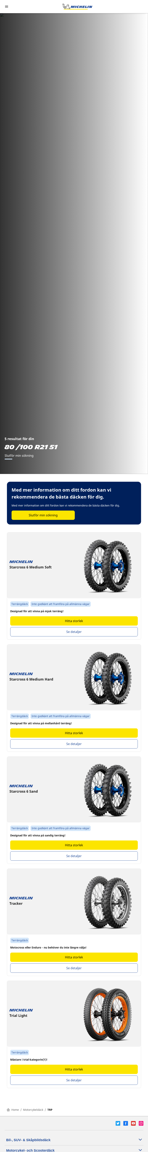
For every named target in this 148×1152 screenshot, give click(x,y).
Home (15, 1110)
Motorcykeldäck (33, 1110)
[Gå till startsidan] (77, 6)
